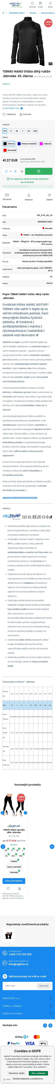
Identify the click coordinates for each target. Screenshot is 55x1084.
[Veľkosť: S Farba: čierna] (20, 812)
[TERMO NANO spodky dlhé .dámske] (14, 805)
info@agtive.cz (18, 964)
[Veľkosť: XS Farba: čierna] (6, 812)
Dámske (33, 13)
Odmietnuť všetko (17, 1073)
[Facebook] (45, 1025)
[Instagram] (50, 1025)
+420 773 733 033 (20, 954)
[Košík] (40, 5)
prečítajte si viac (12, 108)
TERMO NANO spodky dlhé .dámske (14, 831)
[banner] (16, 5)
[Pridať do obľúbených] (8, 888)
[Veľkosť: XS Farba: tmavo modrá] (13, 812)
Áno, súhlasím (38, 1073)
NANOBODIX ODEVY (17, 13)
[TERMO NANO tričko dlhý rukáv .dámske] (8, 935)
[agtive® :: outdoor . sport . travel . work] (3, 13)
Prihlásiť (44, 986)
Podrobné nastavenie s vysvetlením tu (27, 1078)
